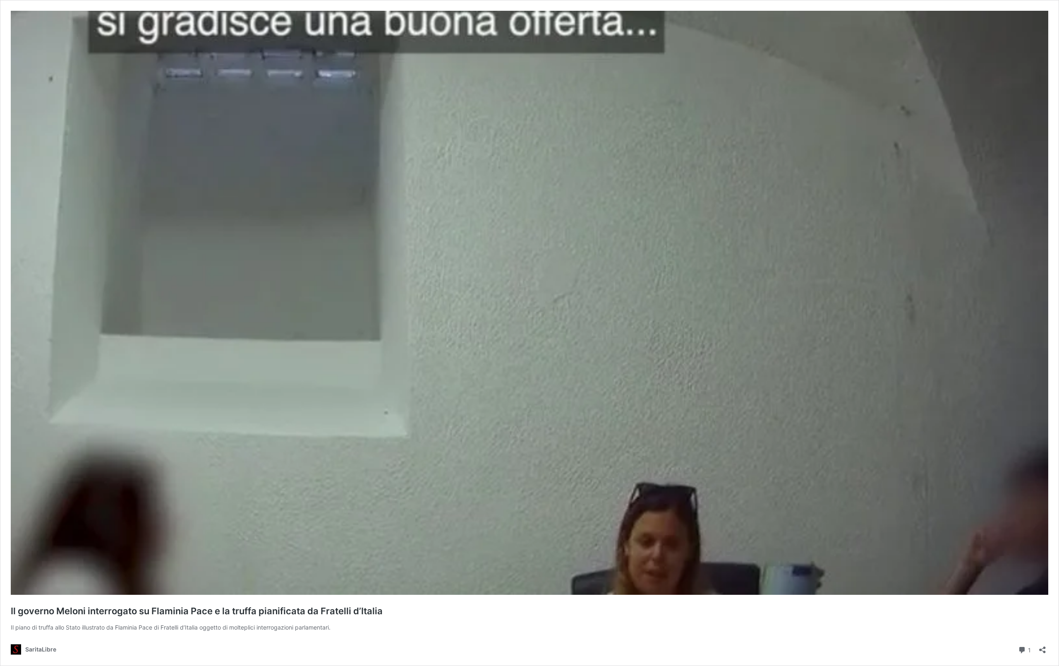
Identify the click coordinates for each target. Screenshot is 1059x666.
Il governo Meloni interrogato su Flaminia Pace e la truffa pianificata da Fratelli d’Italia (197, 611)
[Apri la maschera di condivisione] (1042, 647)
